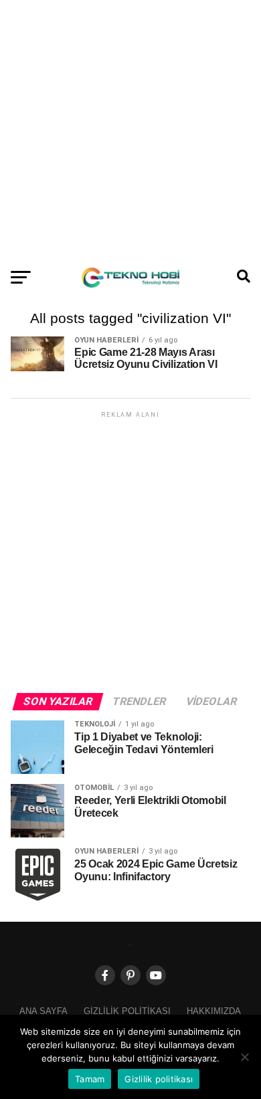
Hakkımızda (214, 1011)
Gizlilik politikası (127, 1011)
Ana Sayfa (43, 1011)
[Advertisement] (130, 130)
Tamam (89, 1079)
